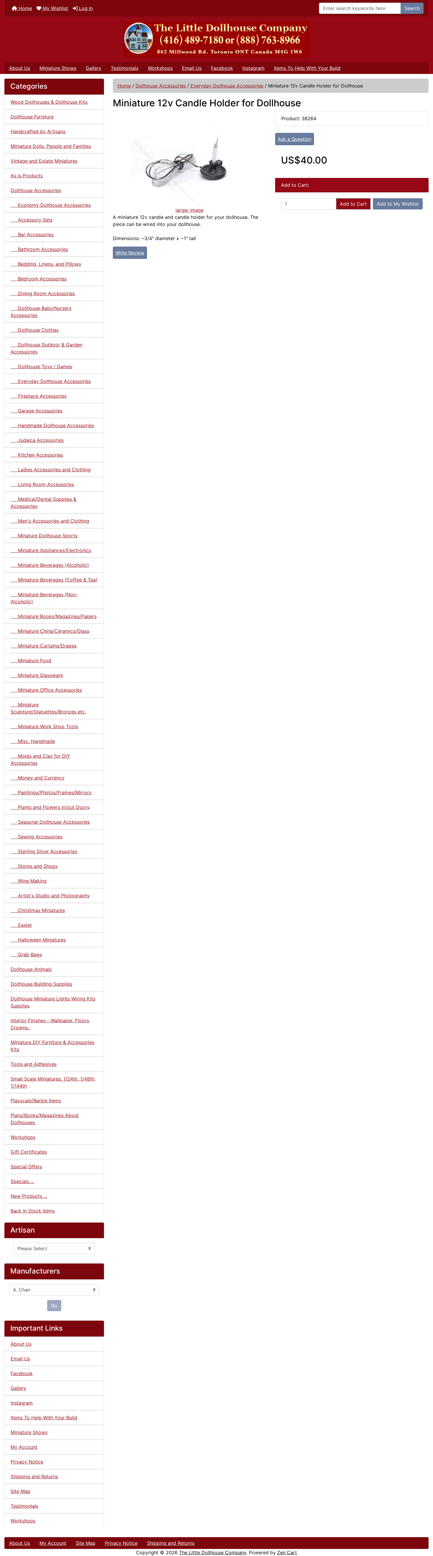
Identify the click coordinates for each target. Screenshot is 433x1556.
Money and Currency (38, 778)
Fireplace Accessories (39, 396)
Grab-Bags (26, 954)
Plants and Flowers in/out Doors (50, 807)
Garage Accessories (36, 411)
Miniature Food (31, 660)
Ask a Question (294, 139)
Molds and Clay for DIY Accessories (40, 759)
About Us (19, 68)
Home (24, 8)
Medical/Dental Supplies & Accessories (43, 502)
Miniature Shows (57, 68)
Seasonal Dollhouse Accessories (50, 822)
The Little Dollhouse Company (212, 1552)
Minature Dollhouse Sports (44, 536)
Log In (85, 8)
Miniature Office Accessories (46, 690)
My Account (24, 1447)
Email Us (191, 68)
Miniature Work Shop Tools (44, 726)
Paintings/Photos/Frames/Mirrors (51, 792)
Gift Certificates (29, 1152)
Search (412, 8)
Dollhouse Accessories (160, 86)
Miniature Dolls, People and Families (51, 146)
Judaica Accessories (37, 440)
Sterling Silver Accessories (44, 851)
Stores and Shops (34, 866)
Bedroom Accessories (39, 279)
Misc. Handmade (33, 741)
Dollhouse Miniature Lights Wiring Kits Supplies (53, 1002)
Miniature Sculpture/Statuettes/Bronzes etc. (48, 708)
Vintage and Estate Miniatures (44, 161)
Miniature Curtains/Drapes (44, 646)
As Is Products (27, 176)
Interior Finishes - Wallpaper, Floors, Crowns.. (50, 1023)
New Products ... (29, 1196)
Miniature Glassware (37, 675)
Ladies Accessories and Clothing (51, 470)
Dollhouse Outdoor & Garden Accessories (46, 348)
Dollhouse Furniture (32, 117)
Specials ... (22, 1181)
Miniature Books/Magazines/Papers (54, 616)
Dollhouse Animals (31, 969)
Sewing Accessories (36, 837)
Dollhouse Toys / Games (41, 366)
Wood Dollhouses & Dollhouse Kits (49, 102)
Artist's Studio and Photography (50, 895)
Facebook (222, 68)
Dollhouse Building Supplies (41, 984)
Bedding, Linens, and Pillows (46, 264)
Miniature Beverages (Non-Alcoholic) (44, 598)
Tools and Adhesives (34, 1064)
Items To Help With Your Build (307, 68)
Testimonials (124, 68)
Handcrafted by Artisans (38, 131)
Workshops (160, 68)
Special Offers (26, 1167)
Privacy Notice (27, 1462)
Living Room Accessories (42, 484)
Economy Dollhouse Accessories (51, 205)
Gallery (93, 68)
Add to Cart (353, 204)
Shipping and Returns (34, 1476)
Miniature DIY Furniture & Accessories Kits (52, 1045)
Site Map (20, 1491)
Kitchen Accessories (37, 455)
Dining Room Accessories (43, 293)
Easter (21, 925)
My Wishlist (54, 8)
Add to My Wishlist (398, 204)
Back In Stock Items (33, 1211)
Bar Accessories (32, 234)
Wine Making (29, 881)
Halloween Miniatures (38, 940)
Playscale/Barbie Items (36, 1101)
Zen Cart (287, 1552)
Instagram (253, 68)
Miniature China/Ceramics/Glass (50, 631)
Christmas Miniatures (38, 910)
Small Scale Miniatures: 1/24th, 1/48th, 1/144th (53, 1082)
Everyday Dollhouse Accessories (227, 86)
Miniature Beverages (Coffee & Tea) (54, 580)
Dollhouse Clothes (35, 330)
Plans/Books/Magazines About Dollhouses (45, 1118)
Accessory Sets (31, 220)
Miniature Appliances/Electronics (51, 550)
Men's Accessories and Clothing (50, 521)
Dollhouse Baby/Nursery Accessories (41, 311)
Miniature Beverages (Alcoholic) (50, 565)
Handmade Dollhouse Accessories (52, 425)
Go (54, 1306)
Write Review (129, 253)
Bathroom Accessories (39, 249)
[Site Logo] (216, 39)
